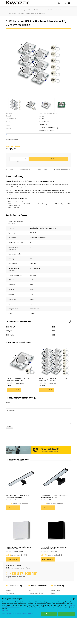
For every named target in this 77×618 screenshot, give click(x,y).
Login (53, 593)
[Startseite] (17, 3)
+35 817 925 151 (23, 573)
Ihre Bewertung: (11, 410)
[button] (7, 105)
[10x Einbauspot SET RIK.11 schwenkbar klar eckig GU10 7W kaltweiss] (54, 361)
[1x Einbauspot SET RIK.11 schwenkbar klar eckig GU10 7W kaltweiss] (22, 361)
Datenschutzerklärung (35, 593)
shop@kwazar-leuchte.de (15, 577)
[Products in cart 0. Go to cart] (59, 3)
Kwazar (41, 116)
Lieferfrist (9, 590)
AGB (29, 590)
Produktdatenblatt (12, 139)
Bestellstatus (55, 590)
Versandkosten (10, 593)
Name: (8, 403)
